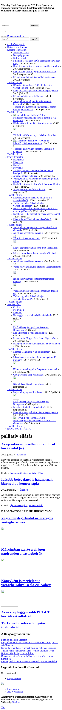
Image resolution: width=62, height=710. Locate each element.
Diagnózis (18, 162)
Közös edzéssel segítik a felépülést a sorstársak (35, 247)
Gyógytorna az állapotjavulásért (28, 374)
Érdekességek (19, 58)
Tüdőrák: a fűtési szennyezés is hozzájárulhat (34, 135)
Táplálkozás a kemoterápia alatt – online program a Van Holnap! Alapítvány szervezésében (27, 652)
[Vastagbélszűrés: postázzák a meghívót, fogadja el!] (16, 288)
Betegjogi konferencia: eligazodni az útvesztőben (36, 343)
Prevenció (18, 167)
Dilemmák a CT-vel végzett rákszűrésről (32, 219)
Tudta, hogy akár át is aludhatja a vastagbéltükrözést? (29, 204)
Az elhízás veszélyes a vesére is (28, 233)
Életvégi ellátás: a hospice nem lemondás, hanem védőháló (29, 661)
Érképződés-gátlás (16, 44)
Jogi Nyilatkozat (15, 691)
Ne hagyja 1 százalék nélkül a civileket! (32, 315)
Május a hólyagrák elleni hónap (28, 392)
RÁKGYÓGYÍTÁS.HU (19, 428)
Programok (18, 310)
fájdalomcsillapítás (18, 473)
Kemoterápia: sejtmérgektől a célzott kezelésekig (36, 66)
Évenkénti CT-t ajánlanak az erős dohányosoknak (36, 214)
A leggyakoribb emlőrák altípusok (29, 189)
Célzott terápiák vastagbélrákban (28, 96)
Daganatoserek (31, 18)
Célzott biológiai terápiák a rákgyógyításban (34, 77)
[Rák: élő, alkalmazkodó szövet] (31, 140)
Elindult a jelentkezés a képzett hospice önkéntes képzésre (28, 648)
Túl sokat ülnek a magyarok (26, 238)
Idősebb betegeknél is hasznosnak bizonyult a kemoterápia (27, 481)
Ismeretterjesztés (15, 157)
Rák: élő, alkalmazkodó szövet (27, 143)
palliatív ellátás (36, 473)
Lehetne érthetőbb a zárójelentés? (29, 407)
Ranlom (16, 702)
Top (3, 707)
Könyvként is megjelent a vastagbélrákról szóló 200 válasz (26, 583)
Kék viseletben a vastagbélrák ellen (30, 332)
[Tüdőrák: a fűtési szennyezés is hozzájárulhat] (16, 132)
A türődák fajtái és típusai (25, 176)
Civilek (16, 307)
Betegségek (18, 159)
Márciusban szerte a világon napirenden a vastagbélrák (23, 551)
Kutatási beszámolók (17, 47)
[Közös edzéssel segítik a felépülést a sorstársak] (16, 245)
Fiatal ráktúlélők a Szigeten (14, 640)
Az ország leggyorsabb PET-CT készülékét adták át (25, 614)
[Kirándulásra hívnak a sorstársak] (16, 381)
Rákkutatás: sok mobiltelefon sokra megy (32, 123)
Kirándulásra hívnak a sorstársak (28, 384)
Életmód (17, 165)
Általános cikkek (21, 52)
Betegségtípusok (21, 55)
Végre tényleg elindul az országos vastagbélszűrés (37, 266)
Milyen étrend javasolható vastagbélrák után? (34, 253)
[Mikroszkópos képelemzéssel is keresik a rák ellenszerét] (29, 115)
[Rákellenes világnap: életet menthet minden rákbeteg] (16, 276)
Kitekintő (17, 312)
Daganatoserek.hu (15, 36)
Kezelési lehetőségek (17, 50)
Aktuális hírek (14, 304)
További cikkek (14, 82)
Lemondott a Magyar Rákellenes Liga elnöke (34, 338)
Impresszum (13, 689)
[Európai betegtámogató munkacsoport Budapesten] (16, 324)
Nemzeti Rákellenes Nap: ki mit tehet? (31, 351)
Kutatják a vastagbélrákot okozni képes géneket (35, 90)
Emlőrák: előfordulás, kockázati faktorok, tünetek (36, 184)
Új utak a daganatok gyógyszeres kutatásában (34, 71)
